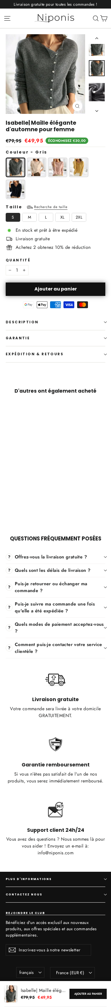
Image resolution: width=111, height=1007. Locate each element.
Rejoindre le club (25, 913)
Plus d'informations (29, 879)
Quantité (18, 260)
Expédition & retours (34, 354)
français (26, 972)
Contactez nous (24, 894)
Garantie (18, 338)
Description (22, 322)
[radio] (15, 167)
